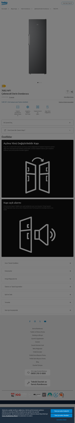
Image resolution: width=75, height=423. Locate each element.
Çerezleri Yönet (61, 419)
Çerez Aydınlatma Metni (10, 416)
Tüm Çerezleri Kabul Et (61, 411)
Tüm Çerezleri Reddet (61, 415)
